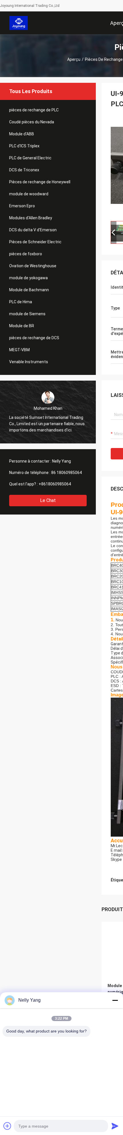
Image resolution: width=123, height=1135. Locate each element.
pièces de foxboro (25, 254)
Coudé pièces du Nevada (31, 122)
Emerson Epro (22, 206)
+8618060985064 (55, 484)
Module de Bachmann (29, 290)
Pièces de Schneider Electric (35, 242)
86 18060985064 (66, 472)
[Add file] (7, 1126)
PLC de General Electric (30, 158)
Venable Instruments (28, 361)
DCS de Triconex (24, 170)
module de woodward (28, 194)
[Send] (115, 1126)
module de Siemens (27, 314)
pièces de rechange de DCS (34, 338)
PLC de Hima (20, 302)
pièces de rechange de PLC (34, 110)
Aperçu (73, 59)
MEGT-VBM (19, 349)
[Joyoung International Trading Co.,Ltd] (18, 23)
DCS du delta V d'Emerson (33, 230)
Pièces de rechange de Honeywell (39, 182)
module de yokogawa (28, 278)
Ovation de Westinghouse (32, 266)
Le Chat (48, 500)
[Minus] (115, 1000)
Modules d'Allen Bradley (30, 218)
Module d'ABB (21, 134)
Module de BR (21, 326)
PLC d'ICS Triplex (24, 146)
